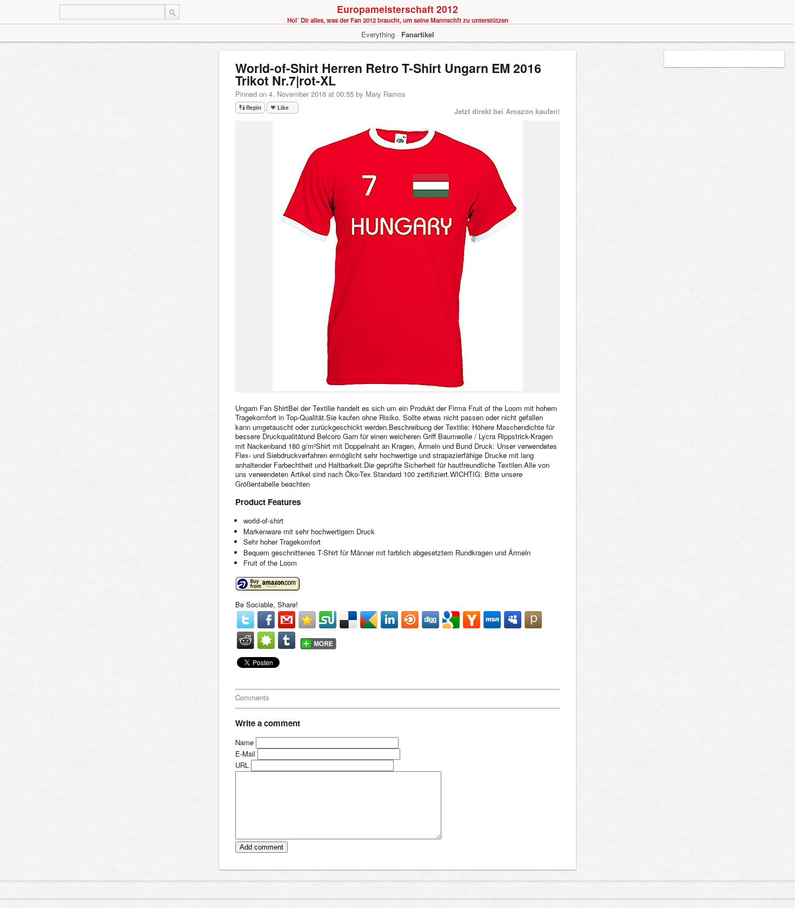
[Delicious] (348, 619)
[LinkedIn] (389, 619)
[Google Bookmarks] (451, 619)
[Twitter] (245, 619)
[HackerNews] (471, 619)
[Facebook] (266, 619)
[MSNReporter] (492, 619)
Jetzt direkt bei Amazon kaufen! (507, 111)
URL (242, 765)
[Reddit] (245, 640)
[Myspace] (512, 619)
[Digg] (430, 619)
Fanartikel (417, 34)
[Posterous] (533, 619)
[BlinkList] (410, 619)
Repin (253, 107)
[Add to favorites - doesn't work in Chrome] (307, 619)
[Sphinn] (266, 640)
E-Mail (245, 753)
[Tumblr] (286, 640)
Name (244, 742)
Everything (378, 34)
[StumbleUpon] (327, 619)
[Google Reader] (368, 619)
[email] (286, 619)
